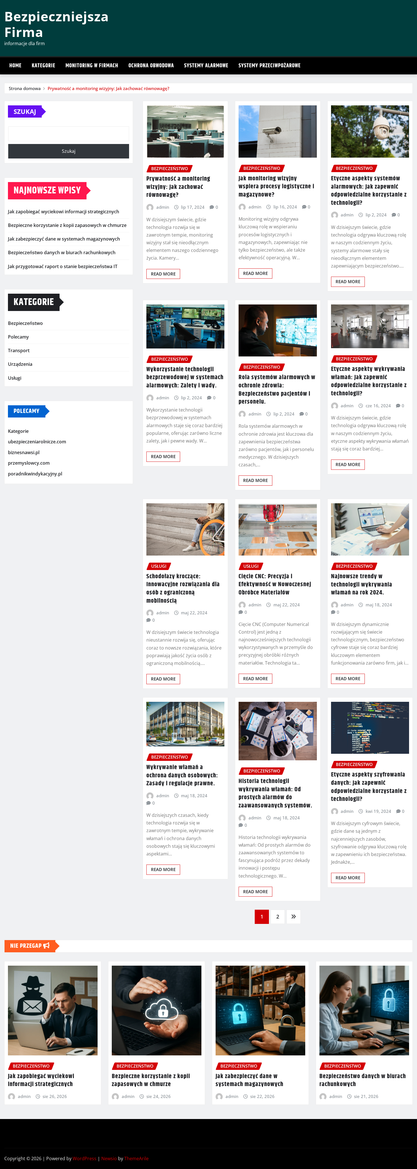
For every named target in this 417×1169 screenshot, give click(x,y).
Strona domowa (25, 88)
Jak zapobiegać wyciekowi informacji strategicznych (63, 211)
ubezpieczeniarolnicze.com (37, 442)
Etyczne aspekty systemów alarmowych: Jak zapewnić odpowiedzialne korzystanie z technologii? (369, 191)
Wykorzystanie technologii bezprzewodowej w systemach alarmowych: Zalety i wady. (185, 378)
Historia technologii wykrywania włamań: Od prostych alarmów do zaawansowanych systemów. (275, 793)
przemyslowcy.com (29, 463)
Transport (19, 350)
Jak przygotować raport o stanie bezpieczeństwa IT (62, 266)
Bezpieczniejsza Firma (56, 24)
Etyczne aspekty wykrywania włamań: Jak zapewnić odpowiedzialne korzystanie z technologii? (369, 381)
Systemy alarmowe (206, 66)
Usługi (14, 378)
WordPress (84, 1158)
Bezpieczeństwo (25, 323)
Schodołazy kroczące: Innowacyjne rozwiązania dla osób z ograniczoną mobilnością (183, 589)
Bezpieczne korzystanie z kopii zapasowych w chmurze (67, 225)
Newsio (109, 1158)
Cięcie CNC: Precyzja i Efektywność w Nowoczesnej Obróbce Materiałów (275, 585)
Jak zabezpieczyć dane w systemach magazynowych (64, 239)
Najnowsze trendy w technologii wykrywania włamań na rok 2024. (361, 585)
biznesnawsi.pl (23, 452)
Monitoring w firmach (92, 66)
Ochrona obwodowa (151, 66)
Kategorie (43, 66)
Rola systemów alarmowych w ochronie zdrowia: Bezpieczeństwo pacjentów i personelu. (277, 390)
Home (15, 66)
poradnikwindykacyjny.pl (35, 474)
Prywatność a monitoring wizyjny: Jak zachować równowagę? (108, 88)
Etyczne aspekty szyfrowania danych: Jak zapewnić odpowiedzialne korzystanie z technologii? (369, 787)
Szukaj (25, 111)
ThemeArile (136, 1158)
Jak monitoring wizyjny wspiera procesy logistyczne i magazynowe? (276, 187)
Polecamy (18, 337)
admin (162, 207)
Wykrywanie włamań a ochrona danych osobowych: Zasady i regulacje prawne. (182, 775)
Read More (163, 274)
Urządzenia (20, 364)
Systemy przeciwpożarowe (270, 66)
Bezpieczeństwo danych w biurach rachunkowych (61, 252)
